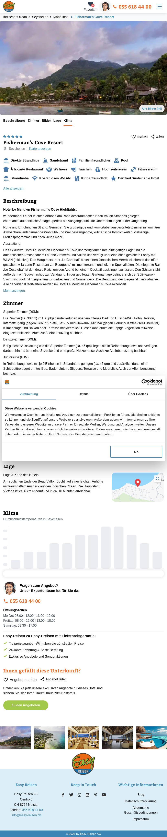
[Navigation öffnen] (159, 6)
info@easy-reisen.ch (26, 815)
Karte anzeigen (40, 148)
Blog (140, 794)
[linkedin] (88, 795)
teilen (160, 136)
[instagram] (79, 795)
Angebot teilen (56, 679)
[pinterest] (95, 795)
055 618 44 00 (135, 6)
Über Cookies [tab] (138, 393)
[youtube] (104, 795)
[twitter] (71, 795)
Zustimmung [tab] (29, 393)
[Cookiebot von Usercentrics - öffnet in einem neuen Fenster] (144, 382)
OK (136, 452)
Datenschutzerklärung (141, 801)
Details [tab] (84, 393)
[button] (138, 483)
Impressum (141, 819)
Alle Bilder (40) (152, 108)
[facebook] (63, 795)
